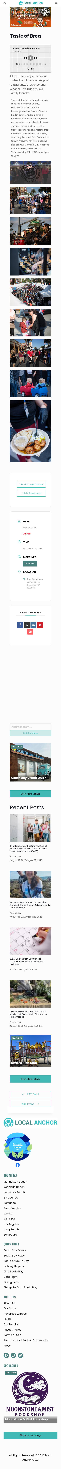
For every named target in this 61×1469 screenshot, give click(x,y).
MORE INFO (30, 563)
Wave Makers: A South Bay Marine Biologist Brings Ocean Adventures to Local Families (30, 905)
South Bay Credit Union (28, 778)
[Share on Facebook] (20, 625)
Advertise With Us (15, 1314)
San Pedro (10, 1234)
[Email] (30, 632)
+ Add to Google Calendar (31, 484)
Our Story (10, 1308)
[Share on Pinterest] (40, 625)
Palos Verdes (12, 1208)
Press (7, 1345)
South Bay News (14, 1255)
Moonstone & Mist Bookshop (26, 1419)
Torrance (10, 1203)
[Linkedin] (33, 625)
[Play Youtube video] (30, 163)
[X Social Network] (27, 625)
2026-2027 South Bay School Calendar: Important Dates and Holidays (27, 961)
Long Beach (11, 1229)
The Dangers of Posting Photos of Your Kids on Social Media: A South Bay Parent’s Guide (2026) (28, 848)
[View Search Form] (4, 3)
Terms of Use (12, 1335)
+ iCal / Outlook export (31, 493)
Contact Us (11, 1324)
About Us (10, 1303)
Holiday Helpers (14, 1266)
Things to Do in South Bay (20, 1287)
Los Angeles (11, 1224)
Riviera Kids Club (24, 1063)
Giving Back (11, 1282)
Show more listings (30, 793)
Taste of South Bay (16, 1261)
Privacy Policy (12, 1329)
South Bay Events (15, 1250)
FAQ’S (7, 1319)
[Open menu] (54, 3)
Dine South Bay (13, 1271)
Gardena (9, 1219)
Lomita (8, 1213)
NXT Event (28, 1104)
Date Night (10, 1277)
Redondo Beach (14, 1187)
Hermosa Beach (14, 1192)
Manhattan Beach (15, 1181)
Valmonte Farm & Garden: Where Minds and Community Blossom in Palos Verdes (28, 1014)
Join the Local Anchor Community (26, 1340)
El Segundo (11, 1197)
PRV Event (33, 1094)
